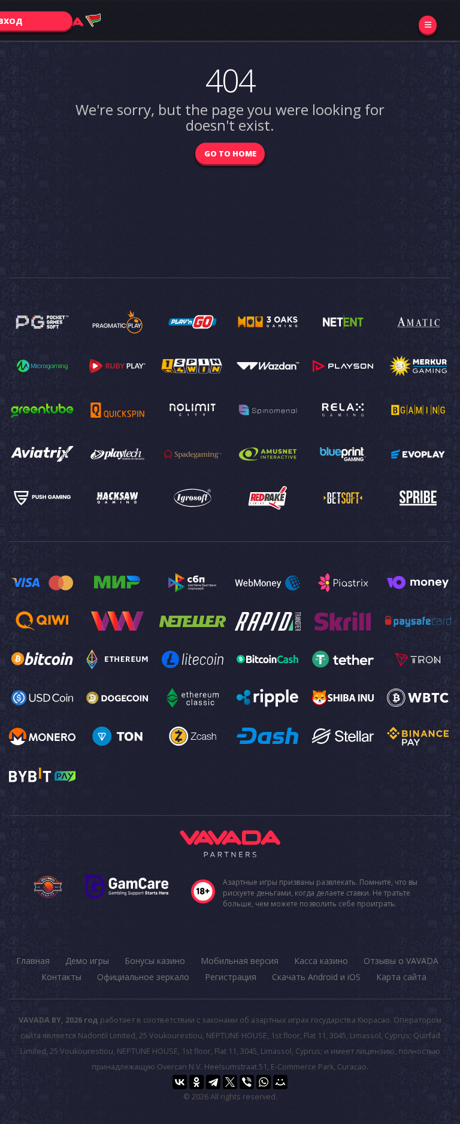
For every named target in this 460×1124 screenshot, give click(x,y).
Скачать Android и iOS (316, 977)
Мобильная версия (240, 960)
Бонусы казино (155, 960)
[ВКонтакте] (179, 1082)
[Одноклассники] (196, 1082)
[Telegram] (213, 1082)
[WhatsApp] (263, 1082)
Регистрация (230, 977)
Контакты (61, 977)
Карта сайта (401, 977)
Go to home (230, 153)
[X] (230, 1082)
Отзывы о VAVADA (401, 960)
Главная (33, 960)
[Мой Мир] (280, 1082)
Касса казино (321, 960)
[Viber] (247, 1082)
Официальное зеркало (143, 977)
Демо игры (87, 960)
